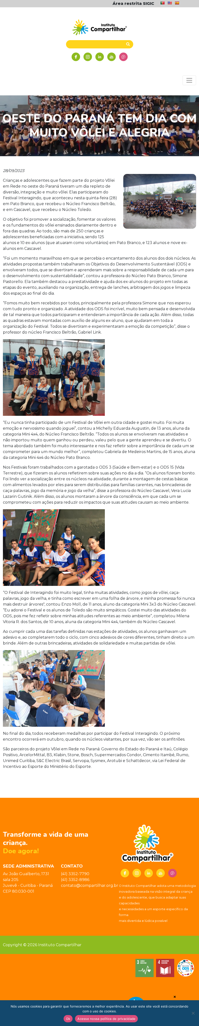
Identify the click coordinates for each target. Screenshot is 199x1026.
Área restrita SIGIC (133, 3)
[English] (169, 3)
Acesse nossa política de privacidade (106, 1019)
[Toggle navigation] (189, 80)
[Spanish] (177, 3)
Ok (68, 1019)
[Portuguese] (162, 3)
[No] (193, 1013)
